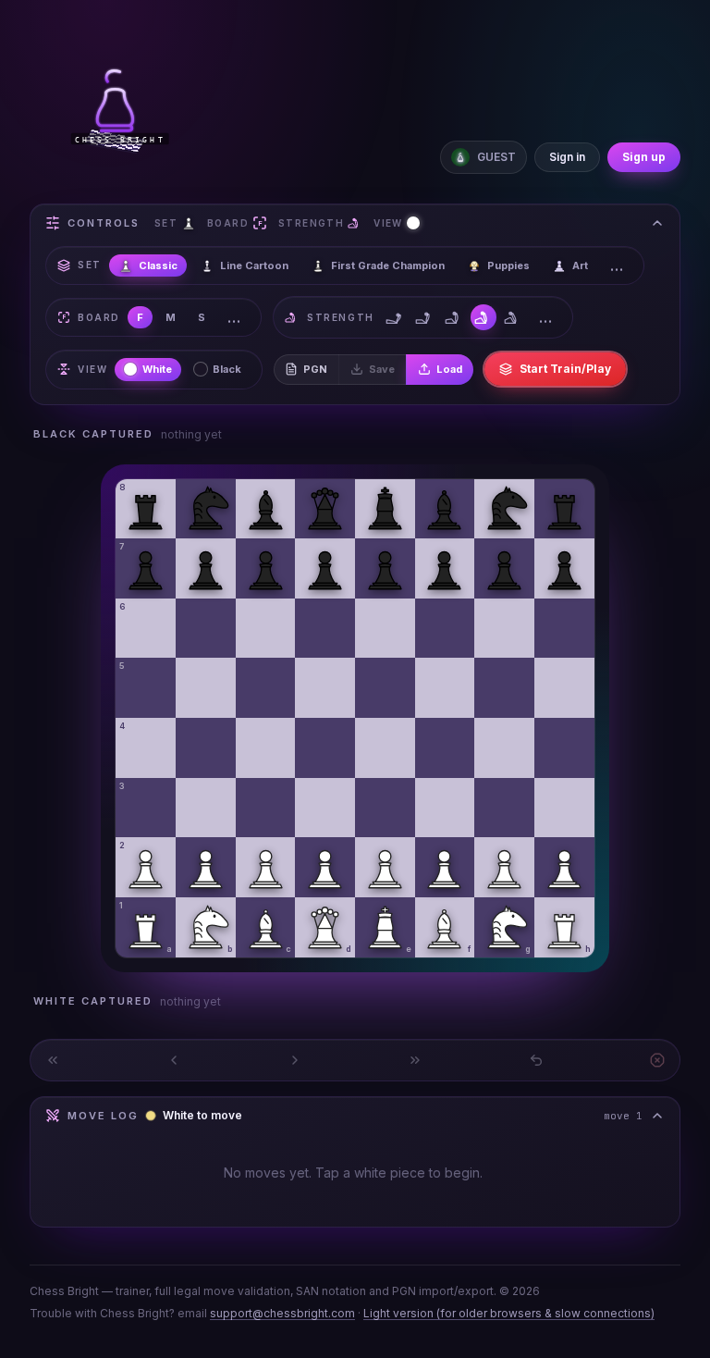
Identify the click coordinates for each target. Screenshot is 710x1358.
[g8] (504, 509)
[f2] (445, 867)
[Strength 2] (424, 317)
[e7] (385, 568)
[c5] (266, 688)
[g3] (504, 808)
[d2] (325, 867)
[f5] (445, 688)
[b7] (206, 568)
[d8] (325, 509)
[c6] (266, 629)
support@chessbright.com (282, 1313)
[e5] (385, 688)
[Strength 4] (483, 317)
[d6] (325, 629)
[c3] (266, 808)
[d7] (325, 568)
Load (449, 369)
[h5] (564, 688)
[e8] (385, 509)
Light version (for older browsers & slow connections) (509, 1313)
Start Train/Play (565, 369)
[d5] (325, 688)
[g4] (504, 748)
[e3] (385, 808)
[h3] (564, 808)
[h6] (564, 629)
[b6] (206, 629)
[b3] (206, 808)
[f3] (445, 808)
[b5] (206, 688)
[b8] (206, 509)
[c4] (266, 748)
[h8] (564, 509)
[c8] (266, 509)
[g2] (504, 867)
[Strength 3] (454, 317)
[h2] (564, 867)
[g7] (504, 568)
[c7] (266, 568)
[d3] (325, 808)
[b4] (206, 748)
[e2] (385, 867)
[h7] (564, 568)
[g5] (504, 688)
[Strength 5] (513, 317)
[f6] (445, 629)
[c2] (266, 867)
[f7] (445, 568)
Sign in (567, 157)
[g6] (504, 629)
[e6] (385, 629)
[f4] (445, 748)
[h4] (564, 748)
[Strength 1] (395, 317)
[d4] (325, 748)
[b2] (206, 867)
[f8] (445, 509)
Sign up (644, 157)
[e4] (385, 748)
